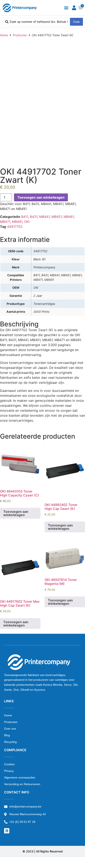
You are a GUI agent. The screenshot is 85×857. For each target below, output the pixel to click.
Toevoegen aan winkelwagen (41, 197)
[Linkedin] (6, 830)
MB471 (5, 222)
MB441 (44, 217)
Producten (20, 35)
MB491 (17, 222)
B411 (24, 217)
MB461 (69, 217)
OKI (27, 222)
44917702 (14, 227)
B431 (33, 217)
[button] (66, 7)
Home (4, 35)
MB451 (56, 217)
